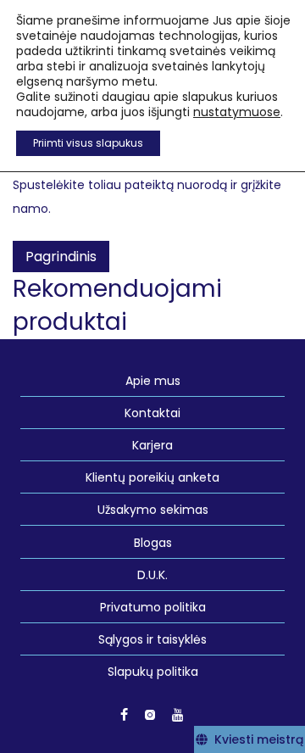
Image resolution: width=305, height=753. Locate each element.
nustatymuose (236, 112)
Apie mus (152, 380)
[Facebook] (124, 714)
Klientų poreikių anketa (152, 477)
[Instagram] (150, 714)
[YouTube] (179, 714)
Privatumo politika (153, 607)
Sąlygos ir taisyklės (152, 639)
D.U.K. (152, 574)
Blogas (153, 542)
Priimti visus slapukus (88, 143)
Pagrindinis (61, 256)
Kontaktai (152, 412)
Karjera (152, 445)
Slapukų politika (153, 671)
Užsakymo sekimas (152, 509)
